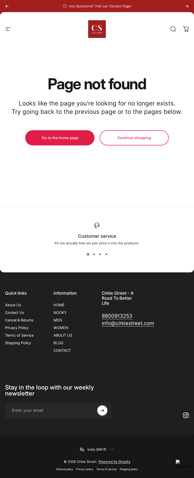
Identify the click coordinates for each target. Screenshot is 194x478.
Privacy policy (84, 469)
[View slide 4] (106, 254)
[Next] (186, 6)
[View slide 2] (94, 254)
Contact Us (14, 312)
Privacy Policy (17, 327)
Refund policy (64, 469)
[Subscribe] (102, 410)
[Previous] (7, 6)
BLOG (58, 343)
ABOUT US (63, 335)
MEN (58, 320)
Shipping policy (129, 469)
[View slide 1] (88, 254)
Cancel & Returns (19, 320)
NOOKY (60, 312)
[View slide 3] (100, 254)
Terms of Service (19, 335)
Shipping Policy (18, 343)
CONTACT (62, 350)
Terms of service (106, 469)
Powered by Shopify (114, 462)
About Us (13, 305)
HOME (59, 305)
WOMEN (61, 327)
